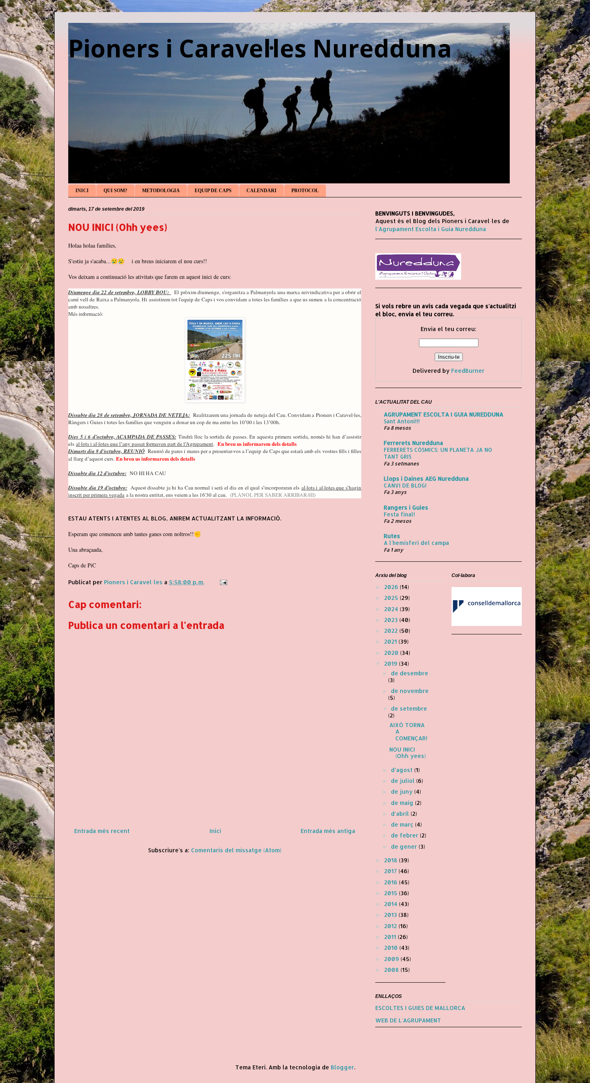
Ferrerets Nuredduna (413, 442)
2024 (392, 609)
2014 (391, 903)
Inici (215, 830)
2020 (392, 652)
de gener (405, 846)
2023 (391, 619)
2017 (391, 871)
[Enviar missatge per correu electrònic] (223, 582)
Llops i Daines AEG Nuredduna (426, 478)
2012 (391, 925)
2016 (391, 882)
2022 (391, 630)
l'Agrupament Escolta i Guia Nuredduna (430, 229)
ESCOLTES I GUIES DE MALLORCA (420, 1007)
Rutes (392, 535)
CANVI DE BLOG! (405, 485)
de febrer (405, 835)
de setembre (409, 708)
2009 (392, 958)
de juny (402, 791)
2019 (391, 663)
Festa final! (399, 514)
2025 (392, 597)
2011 (391, 936)
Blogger (342, 1067)
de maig (403, 802)
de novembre (410, 690)
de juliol (403, 780)
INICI (82, 190)
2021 (391, 641)
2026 (392, 586)
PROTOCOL (305, 190)
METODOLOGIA (161, 190)
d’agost (402, 769)
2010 (391, 947)
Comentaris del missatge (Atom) (236, 850)
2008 (392, 969)
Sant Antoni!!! (402, 421)
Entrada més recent (102, 830)
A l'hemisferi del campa (416, 542)
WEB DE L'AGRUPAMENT (408, 1020)
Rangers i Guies (406, 507)
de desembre (409, 673)
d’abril (401, 813)
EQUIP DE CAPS (213, 190)
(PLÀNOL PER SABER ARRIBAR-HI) (272, 494)
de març (403, 824)
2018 (391, 860)
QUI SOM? (115, 190)
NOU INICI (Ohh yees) (407, 753)
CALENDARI (261, 190)
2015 (391, 893)
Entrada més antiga (328, 830)
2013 (391, 914)
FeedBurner (467, 370)
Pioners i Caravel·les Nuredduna (260, 48)
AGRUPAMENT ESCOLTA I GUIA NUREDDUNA (443, 414)
